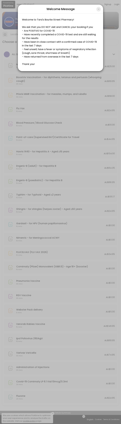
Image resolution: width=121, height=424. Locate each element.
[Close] (98, 9)
